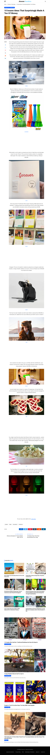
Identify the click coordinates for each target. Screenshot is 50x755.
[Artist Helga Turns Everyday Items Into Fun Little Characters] (14, 568)
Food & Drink (7, 707)
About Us (37, 752)
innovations (15, 524)
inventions (21, 524)
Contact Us (43, 752)
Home (5, 4)
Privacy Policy (18, 752)
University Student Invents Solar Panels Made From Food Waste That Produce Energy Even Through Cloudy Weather (35, 592)
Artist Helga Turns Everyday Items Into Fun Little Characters (14, 576)
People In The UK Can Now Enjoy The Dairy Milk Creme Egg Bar (19, 705)
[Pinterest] (5, 50)
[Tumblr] (5, 53)
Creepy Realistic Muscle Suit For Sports (14, 673)
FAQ (23, 752)
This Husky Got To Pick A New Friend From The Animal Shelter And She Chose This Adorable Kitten (24, 737)
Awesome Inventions (10, 752)
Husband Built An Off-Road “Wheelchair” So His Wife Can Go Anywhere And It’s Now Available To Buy (35, 610)
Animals (6, 740)
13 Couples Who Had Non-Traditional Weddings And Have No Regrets (21, 642)
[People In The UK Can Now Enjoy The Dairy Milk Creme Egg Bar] (25, 692)
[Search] (45, 1)
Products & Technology (11, 4)
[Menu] (5, 1)
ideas (10, 524)
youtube (26, 200)
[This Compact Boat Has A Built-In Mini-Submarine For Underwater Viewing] (14, 601)
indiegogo (26, 85)
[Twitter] (5, 48)
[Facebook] (5, 45)
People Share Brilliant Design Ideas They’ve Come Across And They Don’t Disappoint (13, 592)
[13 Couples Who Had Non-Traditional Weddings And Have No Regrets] (25, 629)
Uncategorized (8, 644)
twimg (26, 416)
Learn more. (33, 518)
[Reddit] (5, 56)
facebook (26, 246)
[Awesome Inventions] (25, 1)
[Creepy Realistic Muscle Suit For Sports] (25, 660)
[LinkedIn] (5, 58)
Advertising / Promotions (29, 752)
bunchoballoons (26, 131)
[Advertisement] (26, 142)
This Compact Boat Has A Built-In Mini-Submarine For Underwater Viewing (12, 609)
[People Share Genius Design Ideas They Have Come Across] (36, 568)
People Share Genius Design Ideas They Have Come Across (35, 576)
